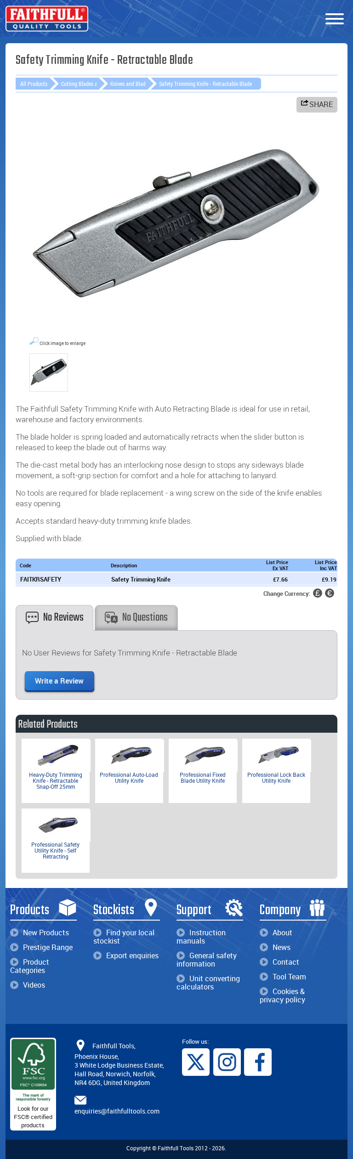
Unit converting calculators (208, 982)
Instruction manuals (201, 936)
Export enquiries (132, 955)
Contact (286, 962)
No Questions (145, 617)
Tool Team (289, 977)
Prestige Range (48, 947)
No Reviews (63, 617)
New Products (46, 932)
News (281, 947)
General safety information (206, 959)
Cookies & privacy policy (282, 995)
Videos (34, 985)
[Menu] (334, 19)
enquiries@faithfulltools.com (116, 1111)
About (282, 932)
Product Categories (29, 966)
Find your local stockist (123, 936)
